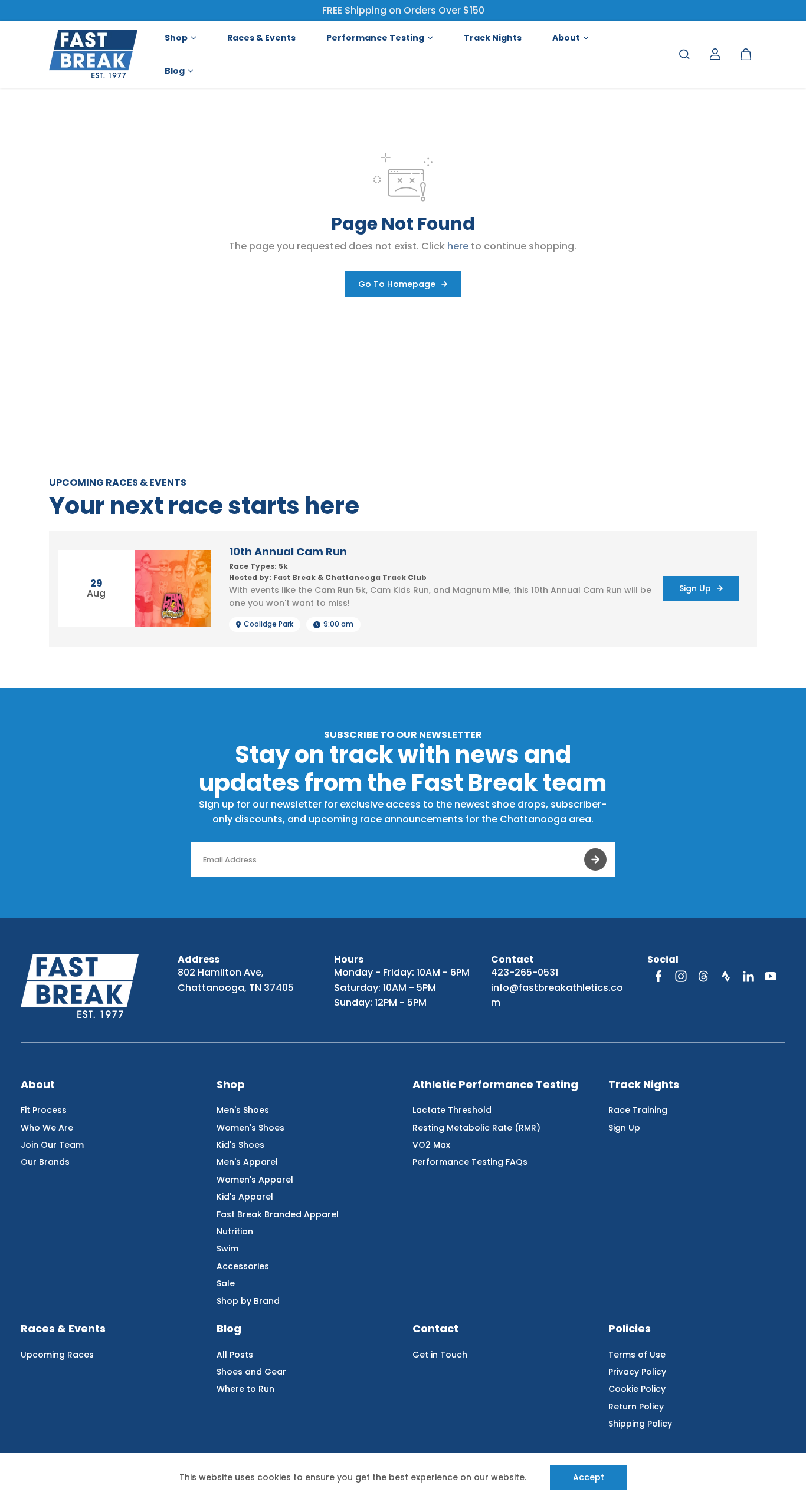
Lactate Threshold (452, 1110)
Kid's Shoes (240, 1145)
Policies (629, 1329)
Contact (435, 1329)
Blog (229, 1329)
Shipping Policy (640, 1423)
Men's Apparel (247, 1162)
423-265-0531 (524, 972)
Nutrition (235, 1231)
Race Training (637, 1110)
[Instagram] (681, 976)
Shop (231, 1085)
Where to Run (245, 1389)
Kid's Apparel (245, 1197)
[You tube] (770, 976)
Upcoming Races (57, 1355)
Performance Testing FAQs (469, 1162)
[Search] (684, 54)
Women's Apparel (255, 1179)
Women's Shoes (250, 1128)
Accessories (243, 1266)
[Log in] (715, 54)
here (457, 246)
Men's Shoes (243, 1110)
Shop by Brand (248, 1301)
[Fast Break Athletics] (93, 54)
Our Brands (45, 1162)
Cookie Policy (637, 1389)
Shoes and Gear (251, 1372)
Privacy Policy (637, 1372)
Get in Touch (439, 1355)
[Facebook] (658, 976)
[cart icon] (746, 54)
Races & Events (63, 1329)
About (38, 1085)
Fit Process (44, 1110)
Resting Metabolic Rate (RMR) (476, 1128)
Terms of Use (637, 1355)
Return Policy (636, 1406)
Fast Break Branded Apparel (278, 1214)
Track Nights (643, 1085)
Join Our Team (52, 1145)
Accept (588, 1477)
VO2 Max (431, 1145)
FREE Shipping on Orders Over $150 (403, 10)
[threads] (703, 976)
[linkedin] (748, 976)
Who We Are (47, 1128)
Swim (227, 1248)
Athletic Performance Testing (495, 1085)
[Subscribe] (595, 859)
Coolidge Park (268, 624)
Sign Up (624, 1128)
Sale (226, 1283)
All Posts (235, 1355)
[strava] (726, 976)
